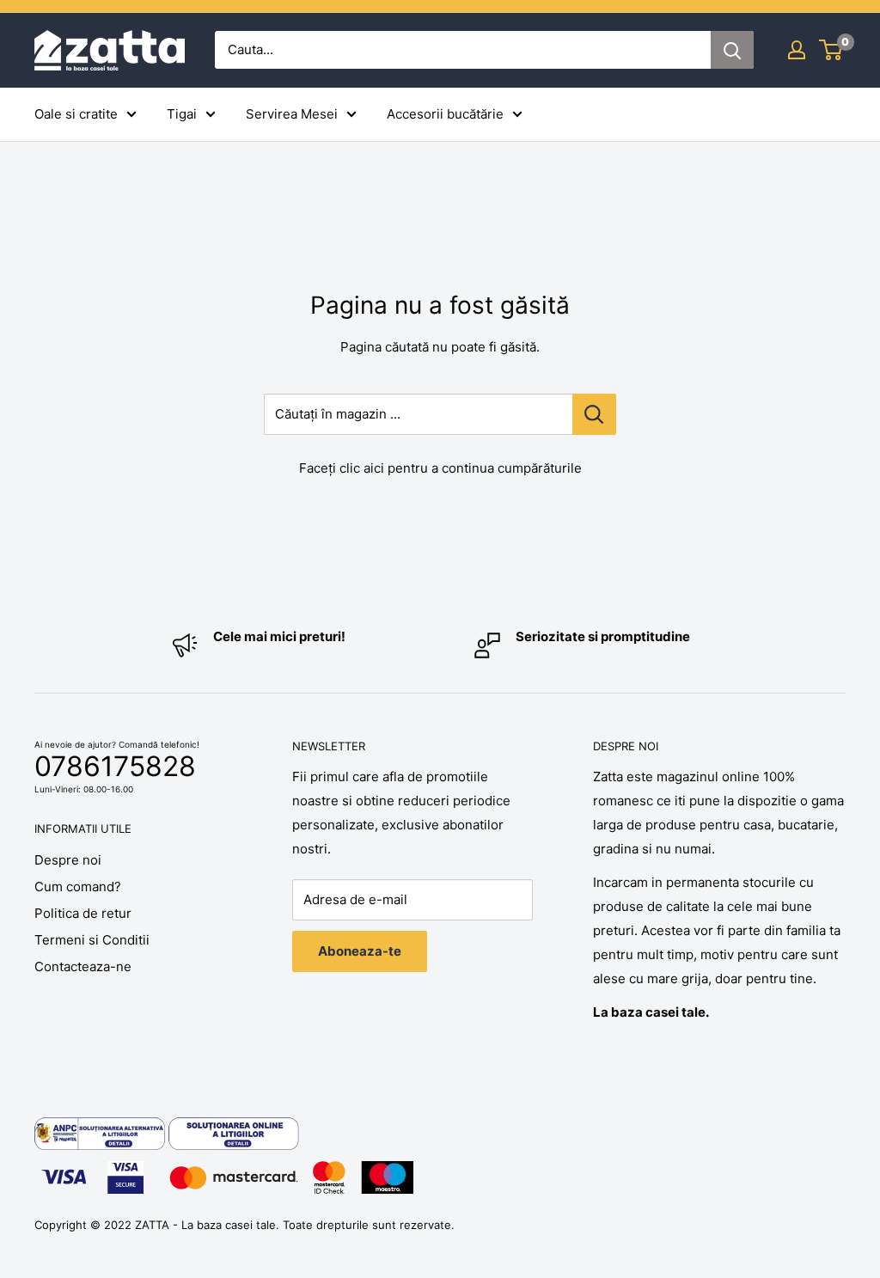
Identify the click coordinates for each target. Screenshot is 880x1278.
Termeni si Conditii (92, 940)
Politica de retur (82, 913)
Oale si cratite (76, 114)
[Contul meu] (796, 49)
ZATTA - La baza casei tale (205, 1225)
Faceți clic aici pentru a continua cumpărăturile (440, 468)
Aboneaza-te (359, 951)
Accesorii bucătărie (445, 114)
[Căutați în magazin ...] (594, 414)
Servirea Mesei (292, 114)
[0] (831, 50)
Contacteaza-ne (82, 966)
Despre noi (67, 860)
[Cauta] (732, 50)
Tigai (182, 114)
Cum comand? (77, 886)
